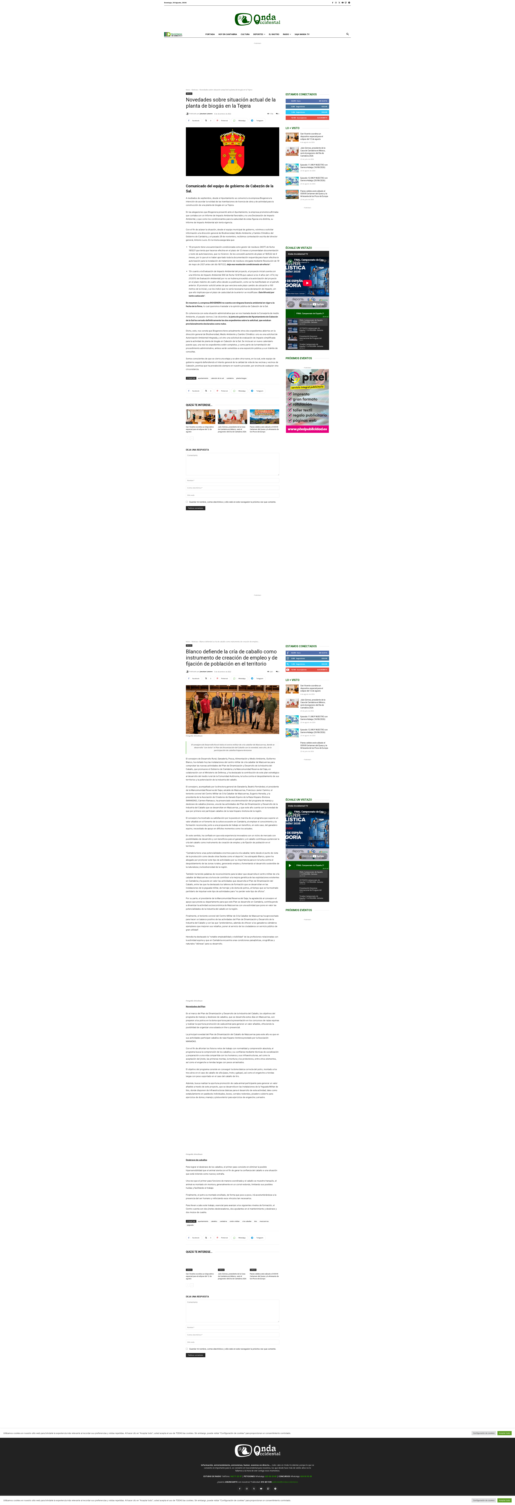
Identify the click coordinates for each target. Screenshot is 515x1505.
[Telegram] (349, 2)
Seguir (324, 107)
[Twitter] (339, 2)
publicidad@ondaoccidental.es (285, 1482)
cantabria (230, 378)
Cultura (189, 423)
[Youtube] (342, 2)
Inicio (188, 90)
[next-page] (192, 438)
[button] (347, 34)
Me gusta (323, 101)
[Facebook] (332, 2)
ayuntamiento (203, 378)
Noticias (195, 90)
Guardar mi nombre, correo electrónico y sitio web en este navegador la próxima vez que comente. (232, 502)
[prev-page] (187, 438)
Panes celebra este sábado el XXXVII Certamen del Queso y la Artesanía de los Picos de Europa (264, 429)
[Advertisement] (257, 63)
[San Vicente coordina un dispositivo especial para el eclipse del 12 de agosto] (200, 416)
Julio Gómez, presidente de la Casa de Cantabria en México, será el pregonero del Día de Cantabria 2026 (232, 429)
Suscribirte (322, 118)
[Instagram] (336, 2)
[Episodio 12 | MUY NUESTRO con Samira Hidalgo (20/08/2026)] (292, 181)
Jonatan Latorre (206, 114)
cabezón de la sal (217, 378)
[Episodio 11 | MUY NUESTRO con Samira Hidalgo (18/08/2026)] (292, 168)
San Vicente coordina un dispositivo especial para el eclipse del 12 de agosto (200, 429)
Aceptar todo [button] (504, 1500)
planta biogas (241, 378)
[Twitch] (346, 2)
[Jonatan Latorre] (187, 113)
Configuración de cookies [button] (483, 1500)
